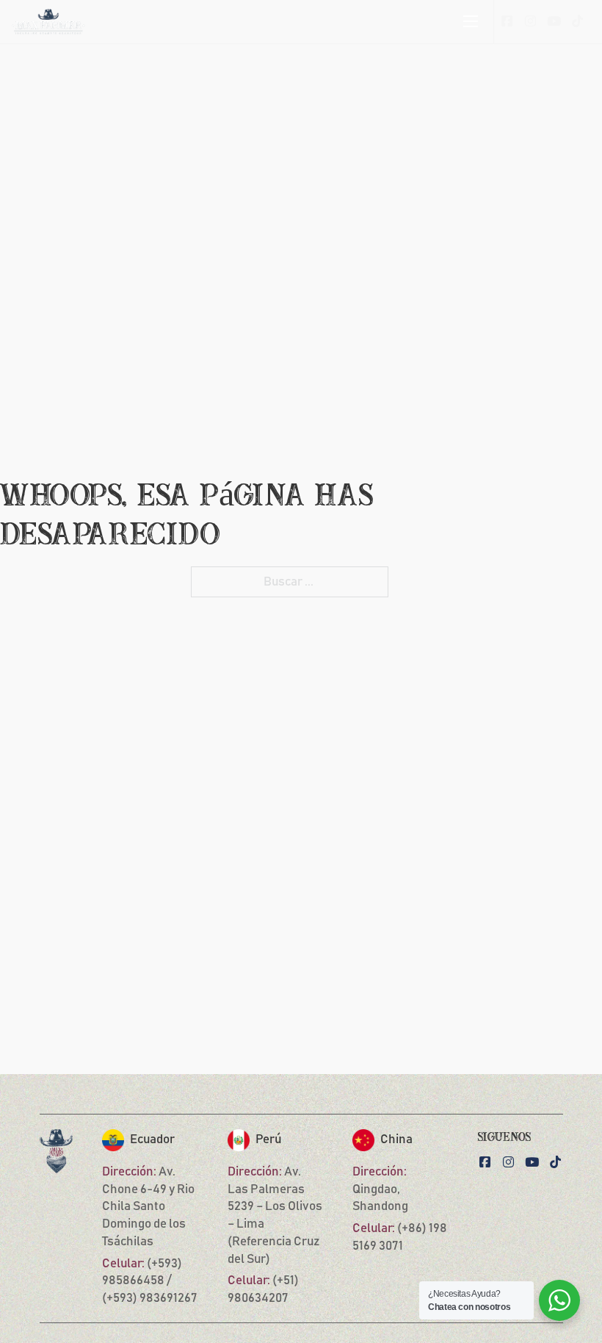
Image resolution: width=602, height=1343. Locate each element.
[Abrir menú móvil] (470, 21)
